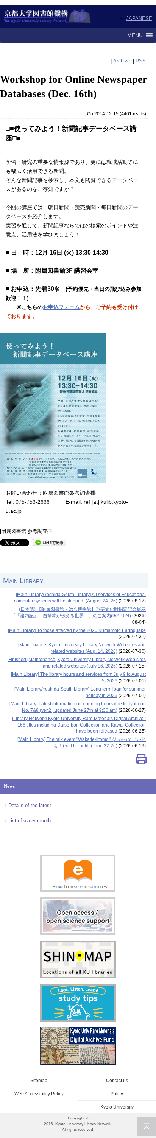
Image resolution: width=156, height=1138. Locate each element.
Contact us (117, 1080)
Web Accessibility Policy (39, 1093)
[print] (141, 761)
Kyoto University (117, 1107)
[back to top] (146, 1126)
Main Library (23, 580)
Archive (121, 61)
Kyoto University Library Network (47, 16)
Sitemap (38, 1080)
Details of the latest (29, 805)
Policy (117, 1093)
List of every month (29, 820)
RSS (141, 61)
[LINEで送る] (49, 542)
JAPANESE (139, 18)
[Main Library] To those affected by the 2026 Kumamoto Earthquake (77, 630)
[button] (135, 35)
